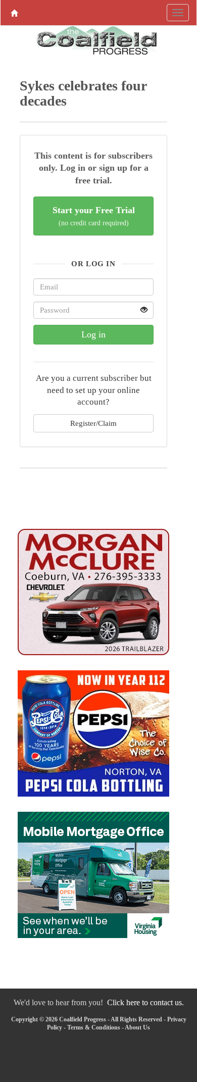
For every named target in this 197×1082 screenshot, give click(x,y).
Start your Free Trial (94, 216)
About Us (137, 1027)
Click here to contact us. (145, 1002)
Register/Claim (93, 423)
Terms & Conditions (93, 1027)
